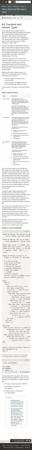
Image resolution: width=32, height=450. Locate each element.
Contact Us (17, 445)
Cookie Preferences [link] (19, 447)
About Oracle (10, 445)
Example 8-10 (5, 219)
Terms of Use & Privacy (8, 447)
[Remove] (14, 2)
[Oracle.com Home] (2, 2)
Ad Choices (27, 447)
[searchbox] (23, 2)
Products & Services (25, 445)
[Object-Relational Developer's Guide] (14, 18)
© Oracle (4, 445)
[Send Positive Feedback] (29, 440)
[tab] (13, 231)
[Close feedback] (11, 440)
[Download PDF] (18, 18)
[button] (6, 2)
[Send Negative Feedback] (26, 440)
